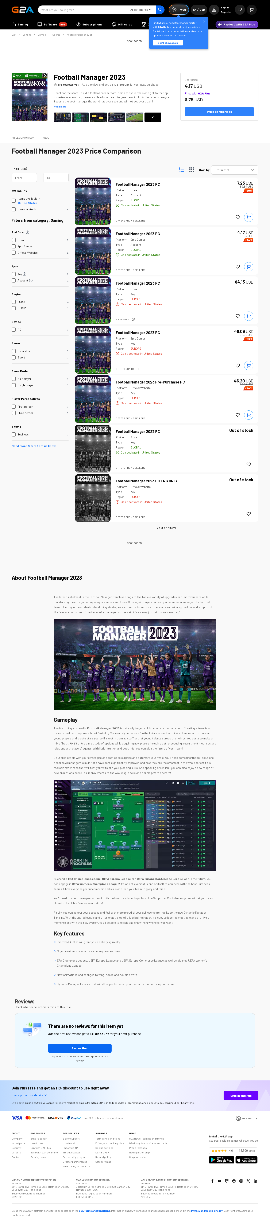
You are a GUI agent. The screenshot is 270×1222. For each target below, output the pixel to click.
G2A (14, 34)
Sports (56, 34)
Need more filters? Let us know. (34, 446)
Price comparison (23, 137)
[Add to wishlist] (237, 217)
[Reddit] (234, 1181)
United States (27, 203)
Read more (60, 106)
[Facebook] (212, 1181)
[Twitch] (227, 1181)
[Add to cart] (248, 217)
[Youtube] (220, 1181)
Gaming (27, 34)
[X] (248, 1181)
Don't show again (168, 42)
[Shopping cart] (252, 10)
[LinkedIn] (255, 1181)
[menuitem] (20, 24)
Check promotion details (27, 1095)
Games (42, 34)
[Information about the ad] (133, 319)
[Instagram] (241, 1181)
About (47, 137)
